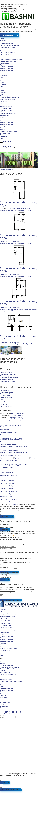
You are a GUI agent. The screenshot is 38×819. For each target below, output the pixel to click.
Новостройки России (6, 54)
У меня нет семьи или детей (8, 565)
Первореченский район (7, 392)
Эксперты (3, 40)
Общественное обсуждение (8, 383)
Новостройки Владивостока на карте (10, 455)
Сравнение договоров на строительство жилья (13, 446)
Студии (2, 65)
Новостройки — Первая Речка (8, 491)
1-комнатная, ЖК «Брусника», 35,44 (18, 337)
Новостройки (3, 49)
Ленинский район (5, 395)
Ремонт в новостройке (6, 472)
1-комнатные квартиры (6, 66)
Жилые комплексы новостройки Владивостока (13, 451)
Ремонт (2, 82)
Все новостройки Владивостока (9, 403)
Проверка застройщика (6, 376)
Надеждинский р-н (5, 401)
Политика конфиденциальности (9, 435)
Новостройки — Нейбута (7, 486)
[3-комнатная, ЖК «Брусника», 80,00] (19, 222)
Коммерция (3, 75)
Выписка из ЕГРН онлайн (7, 47)
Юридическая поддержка (7, 442)
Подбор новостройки (6, 372)
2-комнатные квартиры (6, 68)
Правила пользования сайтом (8, 432)
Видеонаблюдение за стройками (9, 377)
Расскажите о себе (6, 548)
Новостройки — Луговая (7, 483)
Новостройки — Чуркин (6, 494)
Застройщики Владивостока (13, 464)
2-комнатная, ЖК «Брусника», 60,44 (18, 203)
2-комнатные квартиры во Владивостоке (11, 210)
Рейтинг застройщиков (6, 43)
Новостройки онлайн (6, 58)
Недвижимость (14, 208)
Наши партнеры (4, 429)
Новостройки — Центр (6, 502)
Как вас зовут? (4, 524)
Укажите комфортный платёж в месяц (12, 544)
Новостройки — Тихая (6, 496)
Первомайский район (6, 397)
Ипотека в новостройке (6, 470)
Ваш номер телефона (6, 527)
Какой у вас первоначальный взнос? (11, 539)
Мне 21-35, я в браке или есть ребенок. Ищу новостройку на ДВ (19, 553)
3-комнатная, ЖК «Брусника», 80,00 (18, 236)
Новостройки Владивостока (8, 52)
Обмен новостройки (6, 56)
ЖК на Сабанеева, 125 (17, 413)
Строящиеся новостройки (21, 458)
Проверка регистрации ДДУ (8, 61)
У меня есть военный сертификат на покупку (16, 562)
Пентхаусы (3, 74)
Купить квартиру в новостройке (9, 475)
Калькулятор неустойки (6, 379)
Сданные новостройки (6, 458)
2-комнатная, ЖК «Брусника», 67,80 (18, 269)
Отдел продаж (4, 84)
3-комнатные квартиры (6, 70)
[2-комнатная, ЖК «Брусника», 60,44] (19, 189)
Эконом (2, 460)
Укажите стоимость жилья (8, 537)
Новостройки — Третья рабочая (9, 499)
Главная (2, 38)
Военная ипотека (5, 81)
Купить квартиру (4, 63)
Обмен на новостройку (6, 467)
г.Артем (2, 399)
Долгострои (3, 404)
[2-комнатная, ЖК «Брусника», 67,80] (19, 255)
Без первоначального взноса (8, 79)
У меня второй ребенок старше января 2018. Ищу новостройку (15, 559)
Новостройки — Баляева (7, 480)
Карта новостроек (5, 50)
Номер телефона (5, 577)
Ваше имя (3, 574)
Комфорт (8, 460)
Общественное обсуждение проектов (11, 59)
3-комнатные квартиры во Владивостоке (11, 243)
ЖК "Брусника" (27, 210)
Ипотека (2, 77)
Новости (2, 42)
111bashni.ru (14, 504)
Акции (1, 86)
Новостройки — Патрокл (7, 488)
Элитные (14, 460)
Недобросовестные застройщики (9, 45)
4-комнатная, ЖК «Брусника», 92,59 (18, 302)
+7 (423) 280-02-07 (5, 141)
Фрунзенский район (5, 394)
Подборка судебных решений (8, 444)
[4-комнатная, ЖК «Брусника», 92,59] (19, 288)
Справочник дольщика (11, 438)
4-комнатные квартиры (6, 72)
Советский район (5, 390)
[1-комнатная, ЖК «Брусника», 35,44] (19, 322)
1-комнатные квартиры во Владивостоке (11, 344)
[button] (19, 89)
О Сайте (2, 427)
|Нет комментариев (24, 208)
